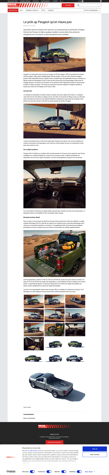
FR (63, 1)
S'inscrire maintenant (54, 442)
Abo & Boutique (13, 1)
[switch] (48, 471)
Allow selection (94, 454)
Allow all (94, 449)
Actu (21, 10)
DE (60, 1)
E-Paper (55, 1)
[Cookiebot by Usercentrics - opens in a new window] (11, 471)
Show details (89, 471)
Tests (43, 10)
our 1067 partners (32, 450)
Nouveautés (13, 10)
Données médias (25, 1)
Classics (51, 10)
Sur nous (36, 1)
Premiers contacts (32, 10)
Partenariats (45, 1)
